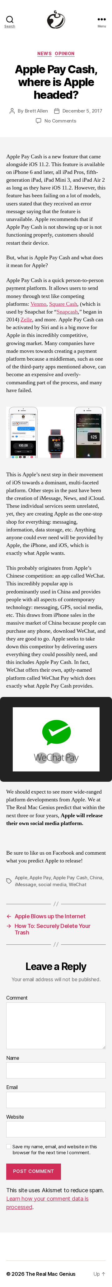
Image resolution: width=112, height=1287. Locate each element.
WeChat (77, 884)
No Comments (60, 121)
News (44, 53)
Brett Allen (36, 111)
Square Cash (63, 304)
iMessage (25, 884)
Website (15, 1117)
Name (12, 1058)
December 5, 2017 (82, 111)
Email (12, 1087)
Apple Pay (40, 878)
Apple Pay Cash (70, 878)
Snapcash (67, 311)
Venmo (38, 304)
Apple (21, 878)
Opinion (65, 53)
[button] (41, 758)
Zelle (26, 319)
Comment (17, 998)
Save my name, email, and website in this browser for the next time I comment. (54, 1149)
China (96, 878)
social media (52, 884)
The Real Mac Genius (51, 1274)
